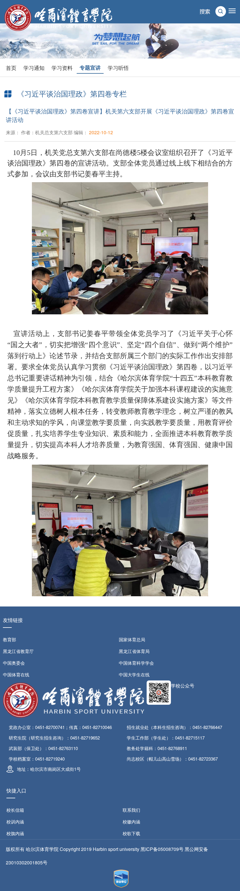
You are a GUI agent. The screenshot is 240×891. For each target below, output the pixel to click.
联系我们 (131, 810)
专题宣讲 (90, 67)
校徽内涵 (131, 821)
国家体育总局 (132, 639)
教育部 (9, 639)
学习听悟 (118, 67)
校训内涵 (15, 821)
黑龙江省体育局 (134, 651)
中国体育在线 (16, 674)
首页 (11, 67)
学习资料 (62, 67)
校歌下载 (131, 833)
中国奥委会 (14, 663)
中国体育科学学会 (136, 663)
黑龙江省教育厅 (18, 651)
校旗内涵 (15, 833)
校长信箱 (15, 810)
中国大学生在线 (134, 674)
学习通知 (33, 67)
